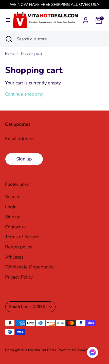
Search (12, 197)
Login (10, 207)
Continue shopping (24, 94)
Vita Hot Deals (45, 350)
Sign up (24, 159)
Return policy (18, 247)
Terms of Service (22, 237)
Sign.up (13, 217)
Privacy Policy (19, 277)
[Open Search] (8, 39)
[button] (92, 353)
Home (9, 53)
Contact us (16, 227)
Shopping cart (31, 53)
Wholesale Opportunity (29, 267)
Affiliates (14, 257)
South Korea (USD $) (28, 307)
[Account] (86, 19)
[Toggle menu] (6, 20)
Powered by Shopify (73, 350)
